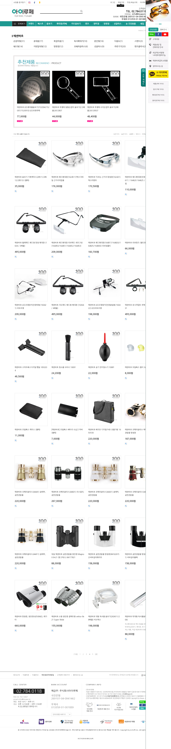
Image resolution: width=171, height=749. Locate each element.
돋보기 (49, 24)
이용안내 (35, 675)
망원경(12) (58, 46)
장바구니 (163, 30)
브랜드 (31, 24)
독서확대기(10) (80, 41)
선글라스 (117, 24)
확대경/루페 (62, 24)
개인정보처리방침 (47, 675)
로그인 (112, 2)
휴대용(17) (38, 41)
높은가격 (124, 134)
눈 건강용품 (131, 24)
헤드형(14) (18, 46)
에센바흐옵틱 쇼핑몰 (160, 61)
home (140, 30)
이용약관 (26, 675)
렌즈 (87, 24)
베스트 (40, 24)
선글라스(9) (99, 46)
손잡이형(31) (19, 41)
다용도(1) (118, 41)
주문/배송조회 (132, 2)
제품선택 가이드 (158, 84)
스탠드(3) (139, 41)
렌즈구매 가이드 (158, 89)
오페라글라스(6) (81, 46)
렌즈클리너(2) (141, 46)
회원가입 (121, 2)
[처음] (76, 654)
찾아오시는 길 (158, 66)
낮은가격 (116, 134)
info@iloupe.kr (127, 694)
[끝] (96, 654)
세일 (142, 24)
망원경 (106, 24)
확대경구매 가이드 (158, 95)
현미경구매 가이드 (158, 100)
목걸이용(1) (59, 41)
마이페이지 (144, 2)
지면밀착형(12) (40, 46)
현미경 (96, 24)
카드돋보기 (76, 24)
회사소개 (16, 675)
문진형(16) (99, 41)
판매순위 (145, 134)
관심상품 (153, 30)
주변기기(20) (120, 46)
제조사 (138, 134)
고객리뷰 (156, 39)
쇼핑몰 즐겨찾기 (19, 2)
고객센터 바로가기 (63, 675)
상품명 (131, 134)
